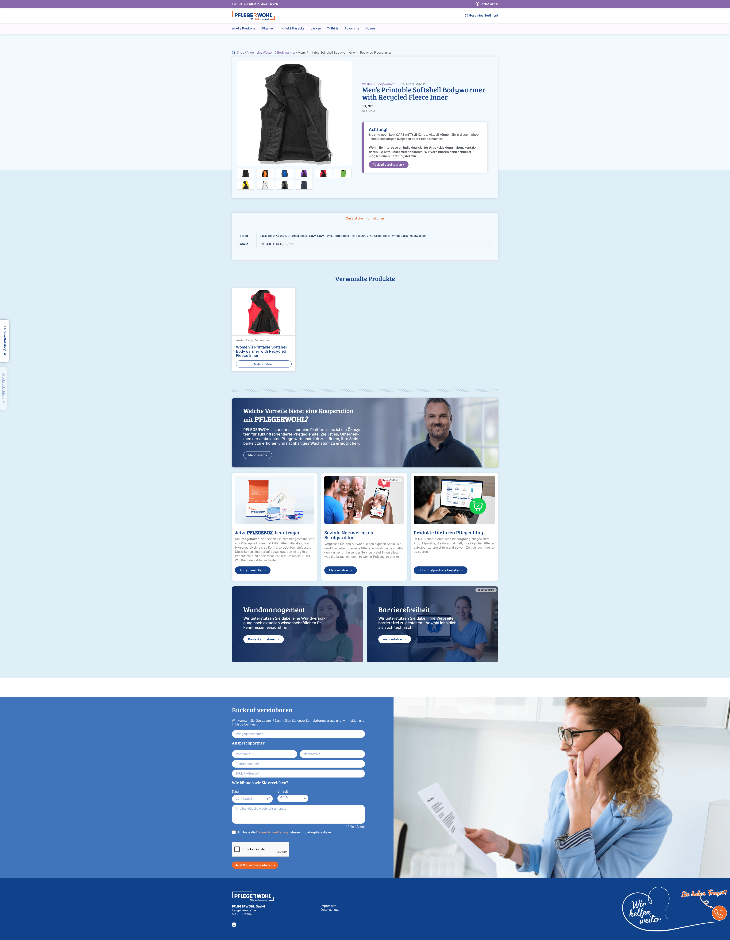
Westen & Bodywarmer (279, 52)
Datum (236, 791)
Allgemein (254, 52)
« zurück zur (255, 4)
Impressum (328, 906)
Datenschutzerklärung (272, 832)
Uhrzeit (282, 791)
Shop (240, 52)
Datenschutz (330, 909)
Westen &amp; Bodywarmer (253, 340)
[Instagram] (234, 925)
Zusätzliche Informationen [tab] (365, 218)
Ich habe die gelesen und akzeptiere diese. (285, 832)
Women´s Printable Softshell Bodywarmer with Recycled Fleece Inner (261, 351)
